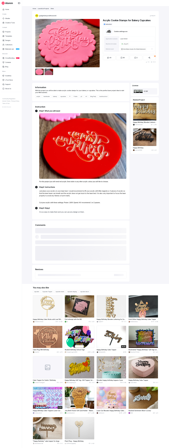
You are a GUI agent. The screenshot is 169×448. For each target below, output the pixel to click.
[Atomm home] (7, 3)
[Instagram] (6, 95)
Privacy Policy (15, 101)
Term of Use (6, 103)
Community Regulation (8, 98)
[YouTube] (10, 95)
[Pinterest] (13, 95)
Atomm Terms (6, 101)
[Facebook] (3, 95)
